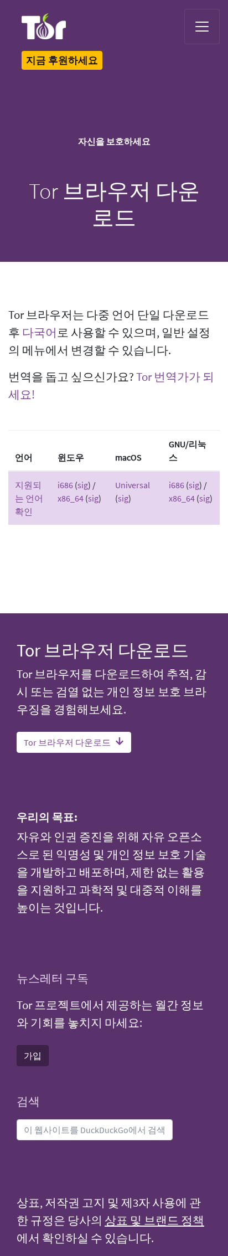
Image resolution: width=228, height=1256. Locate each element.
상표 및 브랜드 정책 (154, 1220)
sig (82, 484)
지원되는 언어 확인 (29, 498)
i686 (65, 484)
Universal (132, 484)
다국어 (39, 332)
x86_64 (71, 498)
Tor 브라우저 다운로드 (67, 742)
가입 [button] (33, 1055)
